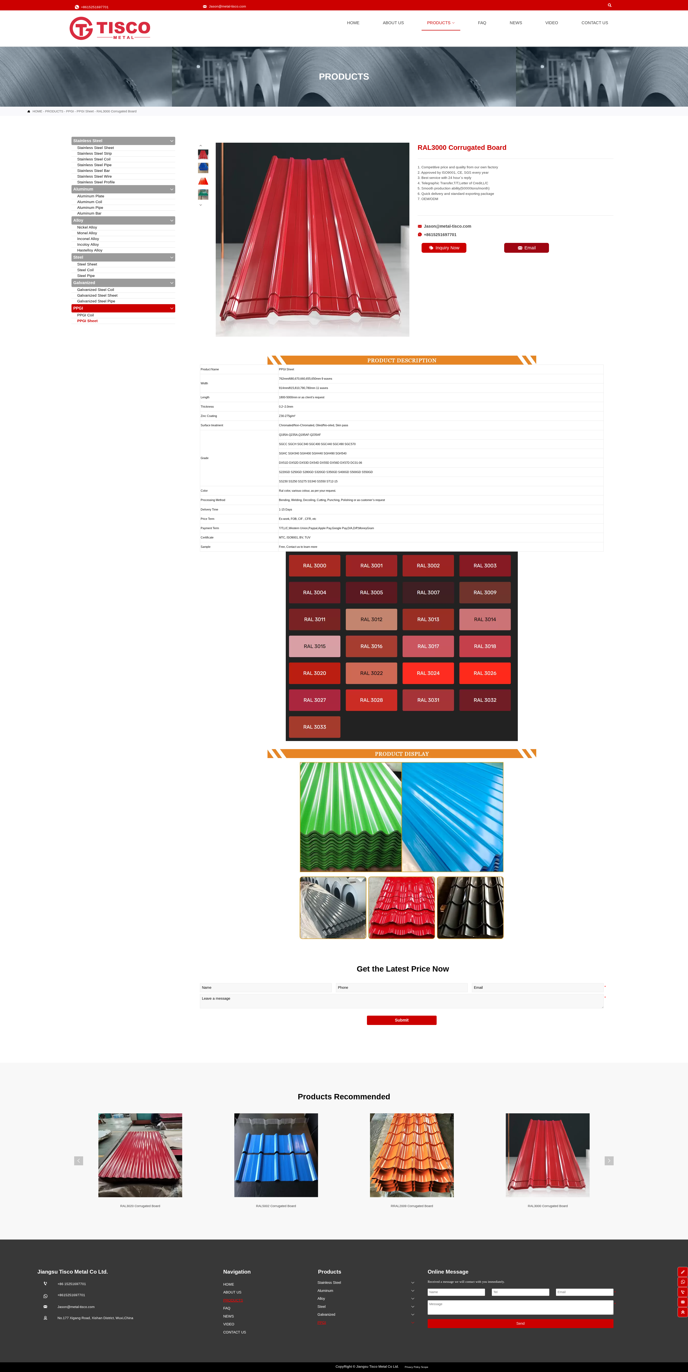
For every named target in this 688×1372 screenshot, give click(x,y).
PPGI (70, 111)
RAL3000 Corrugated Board (117, 111)
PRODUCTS (54, 111)
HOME (37, 111)
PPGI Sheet (85, 111)
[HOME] (111, 28)
